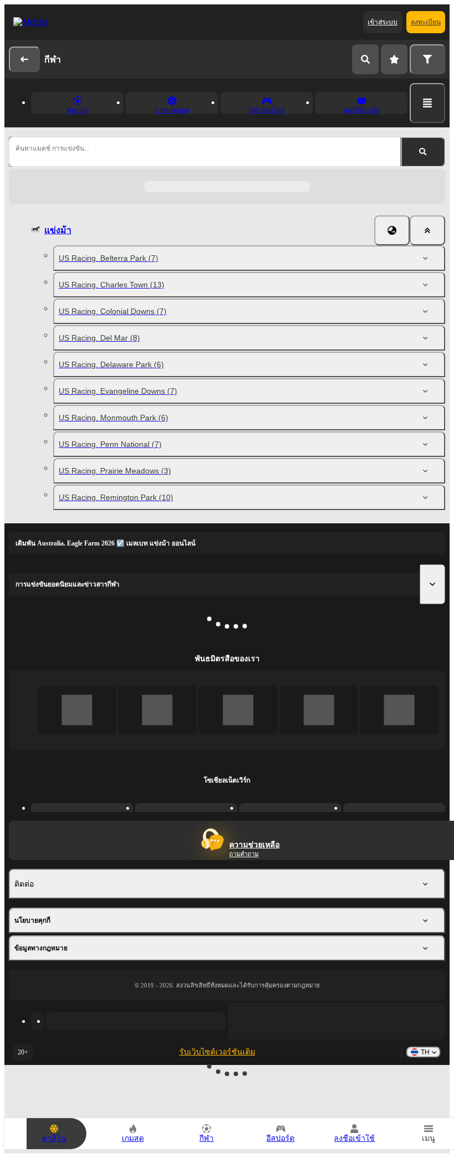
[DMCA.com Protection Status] (336, 1021)
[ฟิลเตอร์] (427, 59)
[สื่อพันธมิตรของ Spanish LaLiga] (76, 709)
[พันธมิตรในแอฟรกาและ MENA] (157, 709)
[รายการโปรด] (394, 59)
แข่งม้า (57, 230)
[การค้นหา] (365, 59)
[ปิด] (427, 230)
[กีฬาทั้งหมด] (427, 103)
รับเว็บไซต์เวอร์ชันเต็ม (217, 1052)
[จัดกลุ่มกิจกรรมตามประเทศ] (392, 230)
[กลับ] (24, 59)
